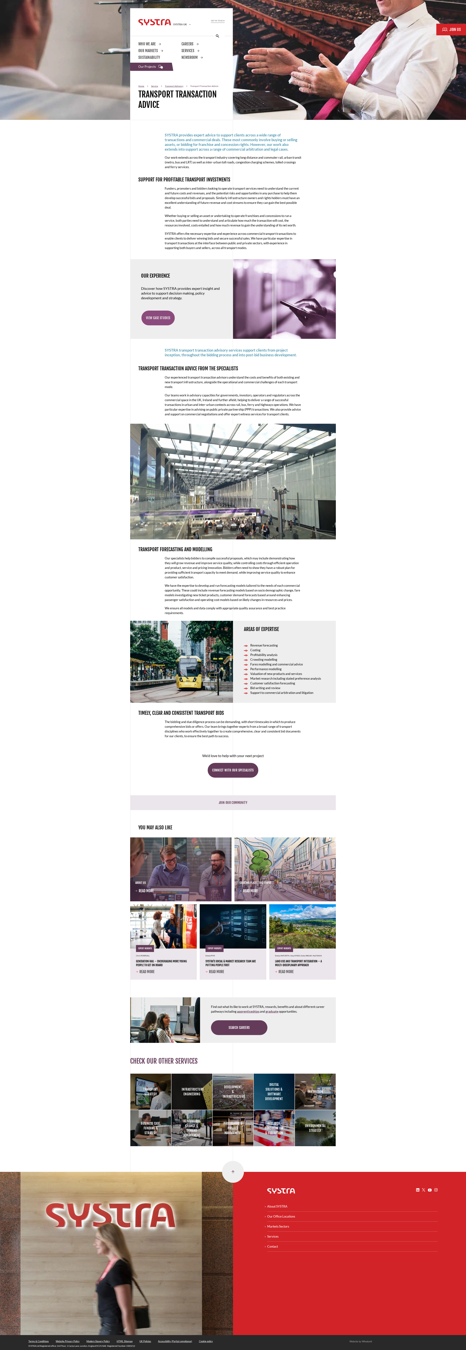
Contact (272, 1246)
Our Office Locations (281, 1216)
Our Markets (148, 50)
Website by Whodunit (361, 1341)
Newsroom (189, 57)
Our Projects (147, 66)
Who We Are (147, 44)
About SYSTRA (277, 1206)
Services (188, 50)
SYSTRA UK (180, 24)
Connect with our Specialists (233, 770)
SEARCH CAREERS (239, 1028)
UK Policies (145, 1341)
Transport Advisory (174, 86)
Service (154, 86)
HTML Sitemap (125, 1341)
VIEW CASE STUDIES (158, 318)
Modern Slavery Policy (98, 1341)
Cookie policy (206, 1341)
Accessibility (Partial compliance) (175, 1341)
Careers (187, 44)
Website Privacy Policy (68, 1341)
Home (141, 86)
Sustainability (149, 57)
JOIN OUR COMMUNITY (233, 803)
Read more (144, 891)
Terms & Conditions (38, 1341)
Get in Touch (218, 20)
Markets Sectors (278, 1226)
